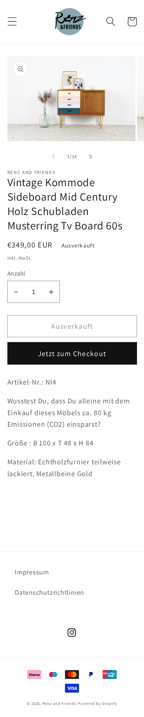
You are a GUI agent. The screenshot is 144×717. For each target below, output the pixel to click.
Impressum (32, 571)
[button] (12, 21)
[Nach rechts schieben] (91, 156)
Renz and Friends (59, 703)
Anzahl (16, 273)
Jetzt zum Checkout (72, 353)
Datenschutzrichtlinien (49, 592)
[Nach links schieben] (53, 156)
